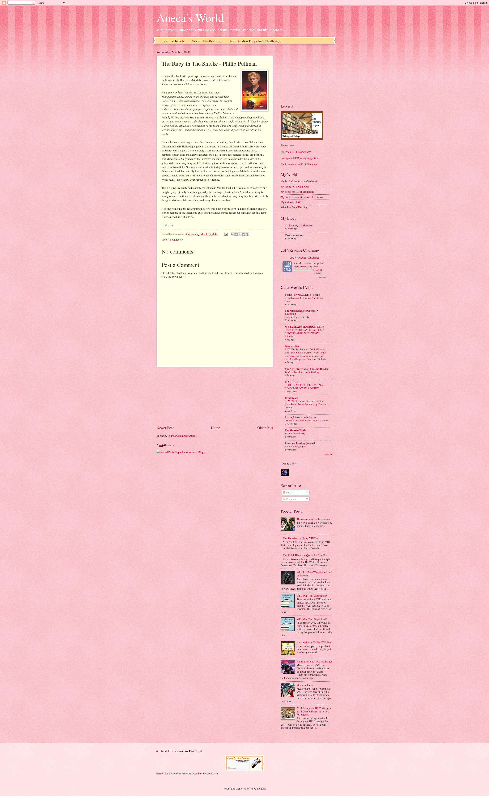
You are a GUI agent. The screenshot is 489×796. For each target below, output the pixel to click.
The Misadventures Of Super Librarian (301, 312)
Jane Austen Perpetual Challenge (254, 40)
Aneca (297, 263)
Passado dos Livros (166, 773)
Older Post (265, 427)
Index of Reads (172, 40)
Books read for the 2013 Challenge (299, 164)
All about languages (295, 446)
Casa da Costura (294, 235)
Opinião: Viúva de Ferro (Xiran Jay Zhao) (306, 420)
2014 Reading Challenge (304, 257)
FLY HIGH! (292, 382)
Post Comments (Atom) (183, 435)
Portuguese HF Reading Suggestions (300, 158)
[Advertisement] (215, 396)
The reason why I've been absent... (314, 519)
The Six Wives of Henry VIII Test (301, 538)
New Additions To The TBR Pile (314, 642)
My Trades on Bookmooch (295, 186)
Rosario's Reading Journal (300, 443)
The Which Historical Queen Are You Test (305, 555)
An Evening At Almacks (298, 225)
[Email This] (233, 234)
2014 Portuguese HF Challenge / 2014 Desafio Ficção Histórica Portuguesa (314, 711)
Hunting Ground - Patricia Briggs (314, 661)
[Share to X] (240, 234)
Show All (328, 454)
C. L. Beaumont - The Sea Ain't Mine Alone (304, 299)
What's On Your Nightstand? (312, 595)
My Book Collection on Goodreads (299, 181)
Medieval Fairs (305, 685)
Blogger (261, 788)
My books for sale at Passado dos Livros (302, 197)
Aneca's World (190, 17)
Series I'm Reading (207, 40)
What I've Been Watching (294, 207)
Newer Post (165, 427)
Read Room (291, 398)
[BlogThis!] (236, 234)
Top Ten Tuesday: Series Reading (302, 372)
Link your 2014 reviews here (296, 152)
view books (322, 277)
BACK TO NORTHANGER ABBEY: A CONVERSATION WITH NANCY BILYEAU (304, 333)
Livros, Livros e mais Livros (300, 417)
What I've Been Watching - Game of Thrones (314, 573)
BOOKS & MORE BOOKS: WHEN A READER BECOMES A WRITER (304, 386)
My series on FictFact (292, 202)
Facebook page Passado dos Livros (200, 773)
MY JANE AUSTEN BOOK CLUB (304, 327)
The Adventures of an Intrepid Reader (306, 369)
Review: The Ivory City (297, 317)
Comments (291, 499)
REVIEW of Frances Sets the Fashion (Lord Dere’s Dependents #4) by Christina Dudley (306, 404)
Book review (176, 239)
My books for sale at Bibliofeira (297, 191)
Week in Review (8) (295, 433)
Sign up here (287, 145)
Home (215, 427)
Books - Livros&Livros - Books (302, 295)
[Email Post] (225, 234)
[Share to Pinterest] (247, 234)
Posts (288, 492)
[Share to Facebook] (243, 234)
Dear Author (292, 346)
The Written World (296, 430)
